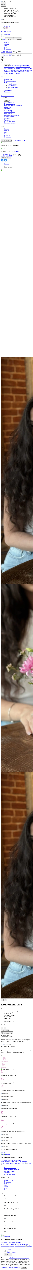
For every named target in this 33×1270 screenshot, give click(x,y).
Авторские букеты (26, 68)
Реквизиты (4, 1160)
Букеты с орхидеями (10, 81)
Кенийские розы (13, 87)
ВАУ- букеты (8, 70)
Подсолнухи (8, 79)
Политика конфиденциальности (11, 1160)
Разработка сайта (20, 1163)
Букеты (7, 65)
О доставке (7, 49)
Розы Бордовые (12, 84)
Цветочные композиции (19, 70)
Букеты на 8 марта (9, 104)
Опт (5, 45)
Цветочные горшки (14, 73)
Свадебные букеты (15, 65)
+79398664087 (7, 26)
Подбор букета (8, 1180)
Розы (5, 82)
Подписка (7, 42)
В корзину (6, 1030)
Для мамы (10, 68)
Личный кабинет (7, 140)
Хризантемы (8, 90)
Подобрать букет (19, 140)
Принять (24, 1267)
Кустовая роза (12, 89)
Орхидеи (19, 71)
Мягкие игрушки (9, 116)
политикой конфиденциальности (11, 1267)
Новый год (7, 107)
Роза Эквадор (12, 85)
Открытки (13, 71)
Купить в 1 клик (8, 1033)
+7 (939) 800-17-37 (6, 52)
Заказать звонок (5, 157)
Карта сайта (11, 1160)
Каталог (10, 39)
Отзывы (6, 44)
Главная (6, 129)
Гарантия (7, 1190)
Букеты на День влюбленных (17, 67)
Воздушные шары (9, 121)
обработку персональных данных (19, 1258)
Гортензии (7, 92)
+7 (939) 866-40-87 (6, 55)
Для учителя (16, 68)
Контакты (7, 47)
